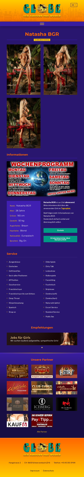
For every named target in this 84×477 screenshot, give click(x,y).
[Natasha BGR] (23, 69)
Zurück (60, 230)
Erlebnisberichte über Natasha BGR (60, 239)
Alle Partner (42, 432)
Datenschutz (48, 470)
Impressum (34, 470)
